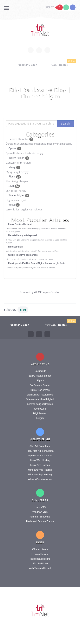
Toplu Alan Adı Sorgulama (40, 451)
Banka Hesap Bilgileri (40, 375)
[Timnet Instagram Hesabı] (47, 334)
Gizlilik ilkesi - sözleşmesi (40, 394)
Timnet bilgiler (18, 195)
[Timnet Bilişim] (40, 30)
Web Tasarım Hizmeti (40, 568)
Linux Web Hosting (40, 460)
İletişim (40, 418)
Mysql (13, 167)
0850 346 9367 (27, 64)
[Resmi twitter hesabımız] (39, 50)
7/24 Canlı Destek (55, 324)
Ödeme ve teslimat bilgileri (40, 399)
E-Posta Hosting (40, 554)
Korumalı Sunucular (40, 516)
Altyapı (40, 380)
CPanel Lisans (40, 549)
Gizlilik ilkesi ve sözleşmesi (23, 255)
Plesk (14, 176)
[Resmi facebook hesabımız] (31, 50)
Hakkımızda (40, 371)
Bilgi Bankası (40, 413)
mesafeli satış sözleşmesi (40, 404)
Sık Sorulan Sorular (40, 385)
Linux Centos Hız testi (20, 224)
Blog (23, 309)
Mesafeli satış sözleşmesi (22, 235)
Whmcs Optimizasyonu (40, 479)
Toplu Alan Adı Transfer (40, 455)
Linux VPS (40, 507)
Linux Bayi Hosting (40, 465)
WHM (13, 204)
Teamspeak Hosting (40, 559)
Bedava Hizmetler (20, 139)
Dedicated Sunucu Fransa (40, 521)
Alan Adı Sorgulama (40, 446)
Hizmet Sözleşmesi (40, 390)
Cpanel (14, 148)
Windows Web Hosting (40, 469)
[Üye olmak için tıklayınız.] (73, 7)
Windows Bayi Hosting (40, 474)
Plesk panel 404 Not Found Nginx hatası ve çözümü (36, 263)
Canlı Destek (59, 64)
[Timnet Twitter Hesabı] (39, 334)
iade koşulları (15, 246)
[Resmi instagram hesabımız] (47, 50)
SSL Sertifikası (40, 563)
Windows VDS (40, 512)
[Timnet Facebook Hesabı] (31, 334)
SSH (13, 185)
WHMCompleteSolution (47, 292)
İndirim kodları (18, 157)
